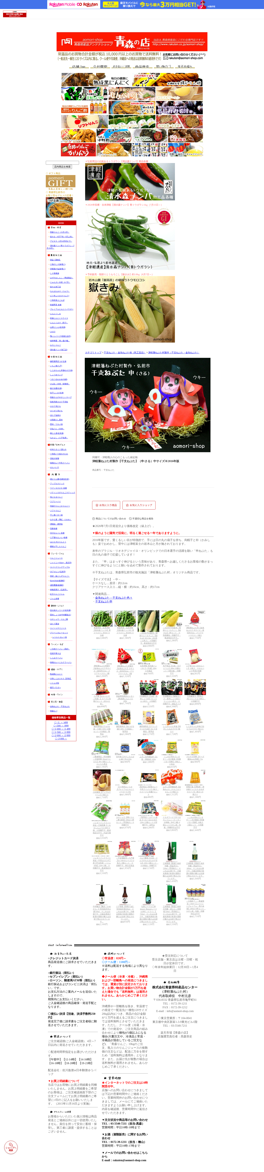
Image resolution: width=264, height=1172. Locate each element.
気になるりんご (56, 497)
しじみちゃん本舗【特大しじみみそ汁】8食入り (172, 728)
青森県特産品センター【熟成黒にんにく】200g (125, 698)
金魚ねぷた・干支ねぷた (60, 706)
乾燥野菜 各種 (55, 305)
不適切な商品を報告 (142, 518)
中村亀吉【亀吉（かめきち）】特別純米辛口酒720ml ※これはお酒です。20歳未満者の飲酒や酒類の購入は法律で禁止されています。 (102, 914)
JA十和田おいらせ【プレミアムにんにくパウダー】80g (125, 789)
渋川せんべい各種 (57, 533)
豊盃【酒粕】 (55, 260)
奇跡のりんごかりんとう (60, 506)
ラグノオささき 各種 (58, 488)
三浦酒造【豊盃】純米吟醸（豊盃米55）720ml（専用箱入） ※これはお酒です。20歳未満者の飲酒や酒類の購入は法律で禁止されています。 (172, 870)
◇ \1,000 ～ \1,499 (61, 729)
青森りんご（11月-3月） (60, 232)
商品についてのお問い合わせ (111, 518)
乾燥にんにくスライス (59, 318)
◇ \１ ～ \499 (61, 722)
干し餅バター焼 (56, 515)
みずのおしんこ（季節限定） (61, 278)
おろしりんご (55, 345)
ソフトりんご (55, 511)
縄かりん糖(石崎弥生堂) (59, 479)
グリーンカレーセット (59, 633)
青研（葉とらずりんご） (60, 576)
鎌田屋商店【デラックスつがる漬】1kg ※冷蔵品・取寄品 (149, 728)
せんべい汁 (54, 467)
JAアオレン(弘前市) (58, 572)
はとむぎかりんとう (58, 542)
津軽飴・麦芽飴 (56, 524)
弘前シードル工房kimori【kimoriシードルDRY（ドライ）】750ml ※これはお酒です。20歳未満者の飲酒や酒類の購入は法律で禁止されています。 (149, 914)
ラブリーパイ (55, 502)
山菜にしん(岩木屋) (58, 327)
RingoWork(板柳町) (57, 581)
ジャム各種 (54, 599)
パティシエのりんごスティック (62, 493)
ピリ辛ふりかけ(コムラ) (59, 296)
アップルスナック (57, 484)
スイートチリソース (58, 628)
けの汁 (52, 332)
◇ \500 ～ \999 (61, 725)
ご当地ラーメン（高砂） (60, 649)
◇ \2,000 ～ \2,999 (61, 735)
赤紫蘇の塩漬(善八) (58, 269)
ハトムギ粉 (54, 683)
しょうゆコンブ (56, 375)
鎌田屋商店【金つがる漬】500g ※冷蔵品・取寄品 (125, 728)
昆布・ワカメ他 (56, 424)
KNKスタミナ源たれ (58, 449)
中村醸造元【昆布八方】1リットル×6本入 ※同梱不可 (196, 698)
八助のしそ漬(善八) (58, 264)
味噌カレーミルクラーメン (61, 662)
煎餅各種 (53, 528)
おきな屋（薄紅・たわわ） (61, 519)
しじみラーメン (56, 658)
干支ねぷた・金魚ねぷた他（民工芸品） (125, 352)
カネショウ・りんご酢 (59, 619)
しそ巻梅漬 (54, 273)
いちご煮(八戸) (56, 366)
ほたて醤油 (54, 624)
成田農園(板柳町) (57, 585)
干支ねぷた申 (103, 601)
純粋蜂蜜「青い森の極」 (60, 341)
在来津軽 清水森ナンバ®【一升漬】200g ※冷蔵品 (148, 668)
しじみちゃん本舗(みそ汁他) (61, 370)
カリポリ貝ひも (56, 411)
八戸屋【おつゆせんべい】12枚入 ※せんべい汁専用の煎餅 (195, 668)
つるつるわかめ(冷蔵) (58, 379)
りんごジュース (56, 558)
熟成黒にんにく (56, 674)
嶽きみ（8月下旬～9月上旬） (61, 237)
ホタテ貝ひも (55, 406)
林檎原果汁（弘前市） (59, 590)
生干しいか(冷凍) (57, 393)
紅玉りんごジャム (57, 594)
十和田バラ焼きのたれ (59, 454)
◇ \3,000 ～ (61, 738)
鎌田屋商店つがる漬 (58, 361)
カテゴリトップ (93, 352)
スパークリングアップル (60, 567)
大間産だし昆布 (56, 420)
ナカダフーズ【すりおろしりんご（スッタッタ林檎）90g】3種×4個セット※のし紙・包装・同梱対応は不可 (172, 822)
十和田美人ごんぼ (57, 300)
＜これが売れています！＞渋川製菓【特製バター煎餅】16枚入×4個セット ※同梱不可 (195, 822)
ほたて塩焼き (55, 415)
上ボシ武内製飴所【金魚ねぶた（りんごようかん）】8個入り (172, 789)
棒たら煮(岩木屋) (57, 433)
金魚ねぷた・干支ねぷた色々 (114, 597)
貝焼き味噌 (54, 458)
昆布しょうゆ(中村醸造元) (60, 615)
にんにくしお (55, 314)
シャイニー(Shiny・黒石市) (61, 563)
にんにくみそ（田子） (59, 323)
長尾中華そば (55, 653)
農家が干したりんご (58, 546)
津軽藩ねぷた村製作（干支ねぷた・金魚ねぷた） (174, 352)
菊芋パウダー (55, 688)
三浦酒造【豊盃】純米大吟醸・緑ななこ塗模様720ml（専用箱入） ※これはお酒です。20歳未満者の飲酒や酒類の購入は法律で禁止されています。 (172, 914)
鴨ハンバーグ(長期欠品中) (60, 336)
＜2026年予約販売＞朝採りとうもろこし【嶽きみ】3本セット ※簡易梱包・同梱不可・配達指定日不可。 (172, 633)
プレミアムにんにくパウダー (61, 309)
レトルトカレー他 (59, 637)
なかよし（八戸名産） (59, 438)
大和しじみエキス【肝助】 (61, 679)
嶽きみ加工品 (55, 287)
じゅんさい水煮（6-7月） (60, 282)
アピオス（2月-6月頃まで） (61, 241)
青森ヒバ (53, 711)
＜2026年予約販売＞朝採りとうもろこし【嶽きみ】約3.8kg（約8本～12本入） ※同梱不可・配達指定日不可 (149, 638)
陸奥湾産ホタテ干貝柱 (59, 402)
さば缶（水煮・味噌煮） (60, 384)
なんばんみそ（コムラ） (60, 291)
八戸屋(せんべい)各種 (58, 537)
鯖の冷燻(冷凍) (56, 388)
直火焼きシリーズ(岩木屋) (60, 610)
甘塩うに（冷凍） (57, 429)
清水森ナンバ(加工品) (58, 350)
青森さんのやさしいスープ (61, 397)
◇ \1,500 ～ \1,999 (61, 732)
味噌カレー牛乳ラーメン (60, 463)
